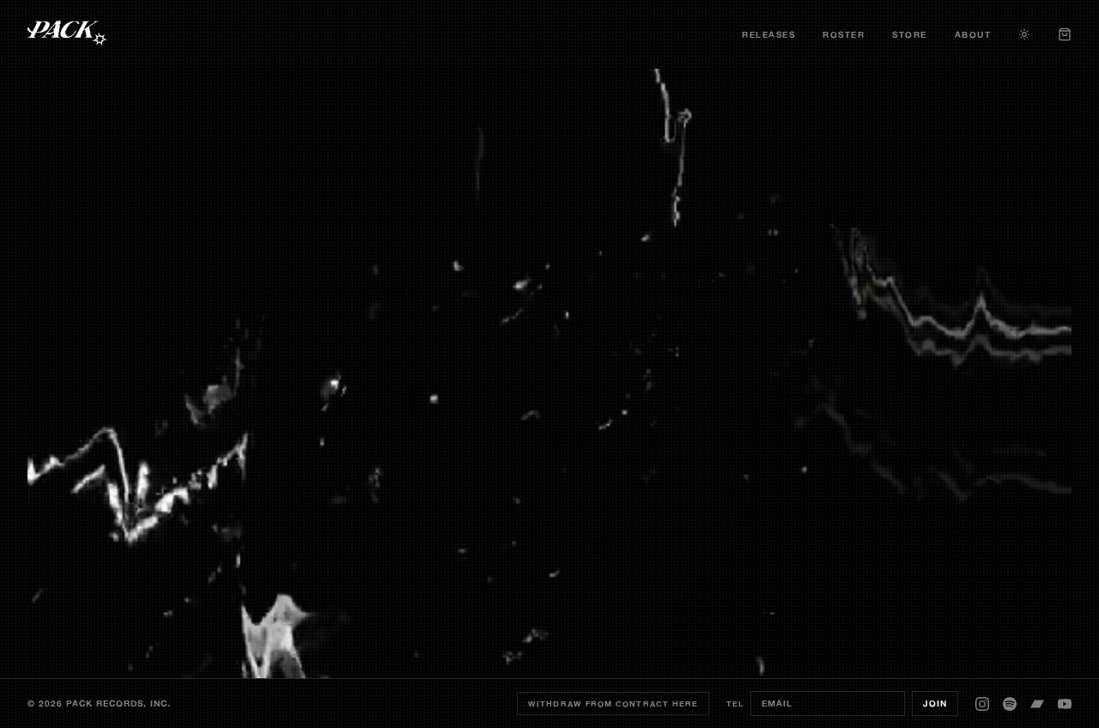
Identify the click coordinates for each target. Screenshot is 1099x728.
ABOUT (973, 34)
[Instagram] (982, 704)
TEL (735, 703)
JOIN (935, 703)
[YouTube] (1065, 704)
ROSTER (844, 34)
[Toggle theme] (1024, 34)
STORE (909, 34)
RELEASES (768, 34)
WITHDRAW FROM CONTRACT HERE (613, 703)
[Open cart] (1065, 34)
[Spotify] (1010, 704)
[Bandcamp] (1037, 704)
